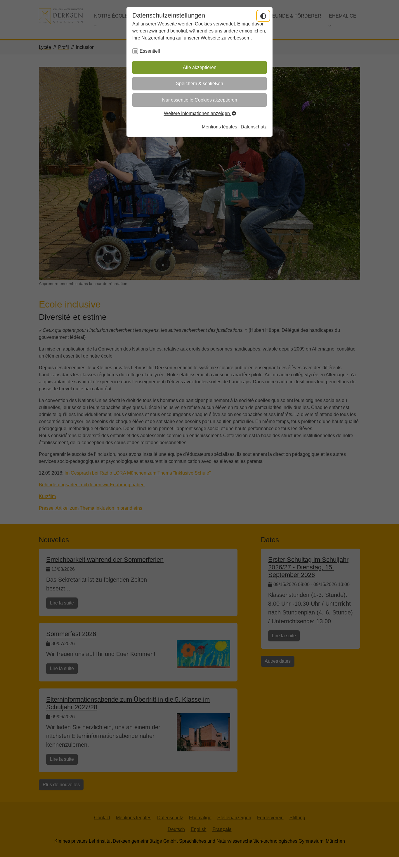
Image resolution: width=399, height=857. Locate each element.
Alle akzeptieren (199, 67)
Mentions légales (219, 126)
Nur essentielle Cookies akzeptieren (199, 99)
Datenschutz (254, 126)
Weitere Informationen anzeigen (197, 113)
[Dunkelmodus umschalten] (263, 15)
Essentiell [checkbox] (150, 51)
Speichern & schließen (199, 83)
